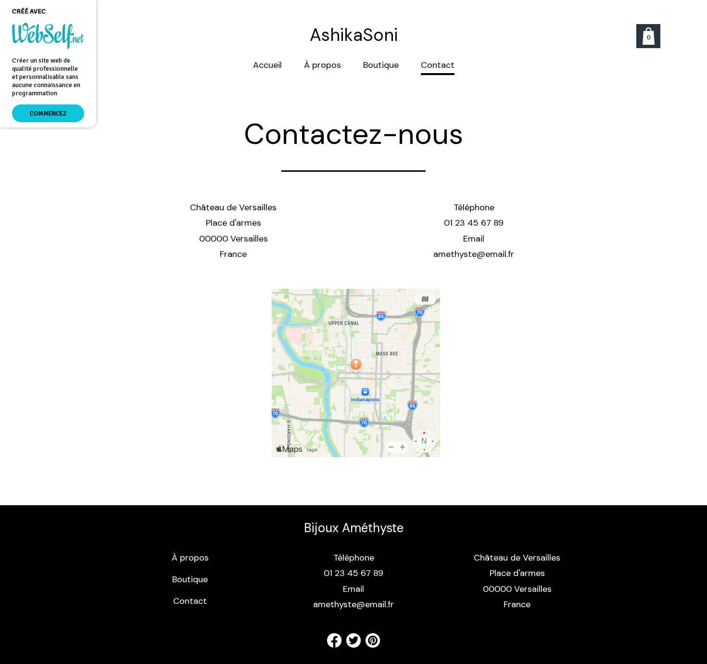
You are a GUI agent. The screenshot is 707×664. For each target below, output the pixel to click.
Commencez (48, 113)
